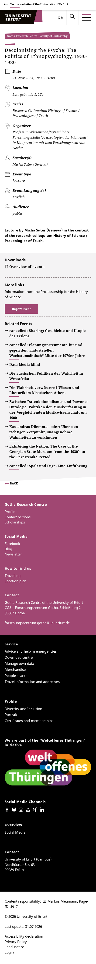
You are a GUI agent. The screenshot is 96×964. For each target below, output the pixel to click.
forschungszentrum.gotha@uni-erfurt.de (37, 622)
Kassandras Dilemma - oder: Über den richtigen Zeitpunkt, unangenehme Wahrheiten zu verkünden (43, 432)
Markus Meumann (62, 901)
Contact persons (18, 517)
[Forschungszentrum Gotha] (21, 17)
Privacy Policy (16, 941)
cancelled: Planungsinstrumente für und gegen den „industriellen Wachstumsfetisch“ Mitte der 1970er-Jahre (47, 350)
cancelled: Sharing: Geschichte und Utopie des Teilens (47, 333)
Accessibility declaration (24, 936)
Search (72, 17)
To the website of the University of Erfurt (39, 4)
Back (14, 483)
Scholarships (15, 522)
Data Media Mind (24, 364)
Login (9, 952)
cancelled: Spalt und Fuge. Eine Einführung (48, 465)
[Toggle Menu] (86, 17)
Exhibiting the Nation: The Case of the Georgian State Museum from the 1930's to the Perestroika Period (47, 451)
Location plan (15, 581)
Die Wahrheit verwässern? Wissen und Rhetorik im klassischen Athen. (44, 390)
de (60, 17)
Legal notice (14, 946)
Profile (10, 511)
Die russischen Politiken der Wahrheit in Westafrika (46, 376)
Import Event (21, 309)
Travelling (13, 575)
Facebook (12, 543)
